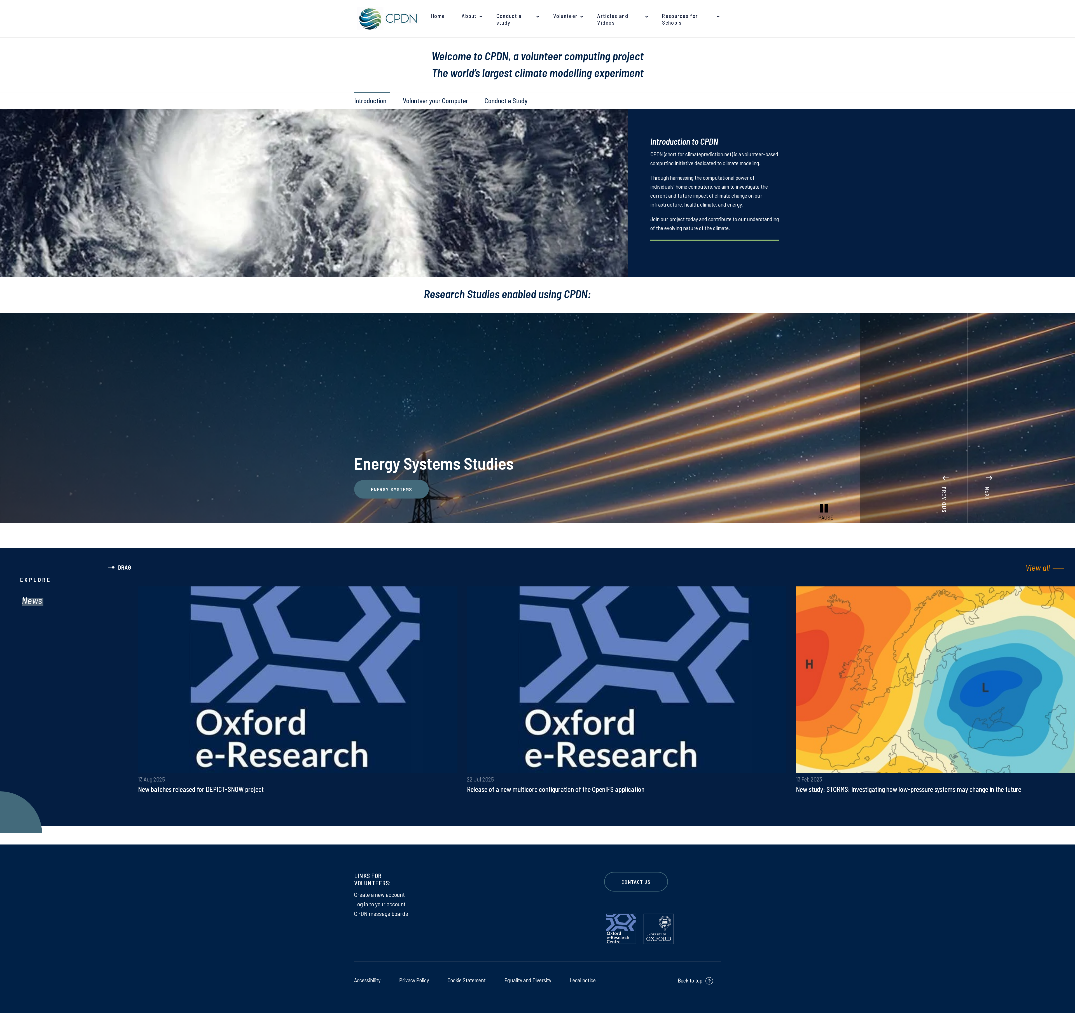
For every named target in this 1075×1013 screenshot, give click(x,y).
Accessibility (367, 980)
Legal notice (583, 980)
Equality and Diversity (527, 980)
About (469, 15)
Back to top (690, 980)
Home (438, 15)
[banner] (386, 18)
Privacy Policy (414, 980)
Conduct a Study (506, 101)
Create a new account (379, 894)
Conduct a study (509, 19)
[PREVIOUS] (945, 469)
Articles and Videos (612, 19)
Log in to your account (380, 903)
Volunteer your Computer (435, 101)
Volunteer (565, 15)
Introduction (370, 101)
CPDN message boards (381, 913)
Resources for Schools (680, 19)
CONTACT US (636, 882)
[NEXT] (989, 469)
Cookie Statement (466, 980)
